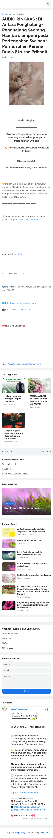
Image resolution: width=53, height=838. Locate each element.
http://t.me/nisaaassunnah (18, 309)
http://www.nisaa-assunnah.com (20, 303)
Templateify (19, 832)
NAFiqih (5, 643)
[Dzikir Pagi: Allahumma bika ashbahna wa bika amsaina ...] (8, 555)
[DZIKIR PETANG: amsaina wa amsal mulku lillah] (8, 566)
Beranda (6, 14)
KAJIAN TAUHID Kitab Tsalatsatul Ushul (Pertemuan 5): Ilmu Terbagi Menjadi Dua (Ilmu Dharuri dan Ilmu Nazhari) (33, 590)
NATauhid (6, 638)
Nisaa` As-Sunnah (10, 633)
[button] (48, 4)
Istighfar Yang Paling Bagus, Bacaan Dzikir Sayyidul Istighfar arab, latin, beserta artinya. (33, 604)
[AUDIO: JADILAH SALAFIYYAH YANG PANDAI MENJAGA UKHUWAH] (39, 385)
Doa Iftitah (6, 469)
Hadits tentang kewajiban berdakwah (34, 575)
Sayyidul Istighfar (10, 464)
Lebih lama (44, 451)
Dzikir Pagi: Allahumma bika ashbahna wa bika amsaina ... (30, 553)
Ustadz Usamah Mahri (31, 364)
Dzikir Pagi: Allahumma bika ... (15, 474)
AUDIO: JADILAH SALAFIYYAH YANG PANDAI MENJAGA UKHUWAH (39, 400)
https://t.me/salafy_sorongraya (25, 219)
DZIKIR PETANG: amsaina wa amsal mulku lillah (33, 564)
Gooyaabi (44, 832)
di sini (19, 254)
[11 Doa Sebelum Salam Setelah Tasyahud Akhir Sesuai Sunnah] (8, 532)
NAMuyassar (7, 648)
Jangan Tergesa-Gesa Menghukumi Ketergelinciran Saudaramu (13, 434)
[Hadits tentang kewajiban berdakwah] (8, 578)
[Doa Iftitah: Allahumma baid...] (8, 543)
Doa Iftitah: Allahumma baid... (30, 540)
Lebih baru (8, 451)
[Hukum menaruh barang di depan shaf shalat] (13, 385)
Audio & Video (18, 14)
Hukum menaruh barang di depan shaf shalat (12, 399)
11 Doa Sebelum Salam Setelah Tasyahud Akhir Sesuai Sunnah (31, 530)
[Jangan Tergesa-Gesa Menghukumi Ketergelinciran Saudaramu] (13, 420)
